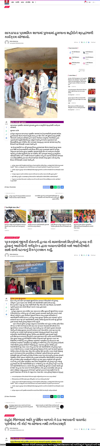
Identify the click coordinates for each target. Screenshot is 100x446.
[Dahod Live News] (7, 2)
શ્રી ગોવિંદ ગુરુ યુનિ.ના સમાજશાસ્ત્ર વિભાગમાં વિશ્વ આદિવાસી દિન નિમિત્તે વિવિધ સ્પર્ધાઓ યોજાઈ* (35, 176)
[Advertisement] (50, 19)
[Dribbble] (88, 63)
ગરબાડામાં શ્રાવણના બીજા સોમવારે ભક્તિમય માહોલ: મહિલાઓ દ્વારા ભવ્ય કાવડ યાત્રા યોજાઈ (77, 91)
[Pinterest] (75, 58)
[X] (88, 52)
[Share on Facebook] (80, 42)
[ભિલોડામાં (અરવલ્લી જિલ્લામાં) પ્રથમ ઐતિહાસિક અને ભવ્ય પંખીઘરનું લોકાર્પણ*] (91, 108)
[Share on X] (82, 42)
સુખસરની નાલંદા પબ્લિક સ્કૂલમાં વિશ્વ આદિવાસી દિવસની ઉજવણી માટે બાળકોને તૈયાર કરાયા (83, 226)
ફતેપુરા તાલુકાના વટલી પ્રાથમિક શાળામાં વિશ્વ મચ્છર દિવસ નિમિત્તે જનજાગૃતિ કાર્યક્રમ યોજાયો (34, 390)
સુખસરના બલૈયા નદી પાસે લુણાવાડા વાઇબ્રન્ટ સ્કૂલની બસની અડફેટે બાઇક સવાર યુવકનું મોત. (15, 226)
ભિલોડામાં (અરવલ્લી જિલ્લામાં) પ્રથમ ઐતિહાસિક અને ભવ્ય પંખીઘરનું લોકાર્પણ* (30, 379)
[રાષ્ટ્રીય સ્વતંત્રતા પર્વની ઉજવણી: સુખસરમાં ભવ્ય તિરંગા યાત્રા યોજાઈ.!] (38, 216)
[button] (36, 2)
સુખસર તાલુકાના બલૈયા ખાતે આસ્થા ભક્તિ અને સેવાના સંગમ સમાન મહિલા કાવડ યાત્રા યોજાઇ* (77, 99)
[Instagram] (88, 58)
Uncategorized (71, 94)
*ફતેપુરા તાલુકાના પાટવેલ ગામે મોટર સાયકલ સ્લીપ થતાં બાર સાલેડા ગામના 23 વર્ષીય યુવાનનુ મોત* (35, 174)
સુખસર (7, 6)
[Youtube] (75, 63)
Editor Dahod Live (14, 41)
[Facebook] (75, 52)
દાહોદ (69, 86)
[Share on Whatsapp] (84, 42)
